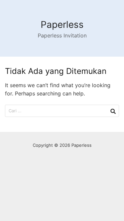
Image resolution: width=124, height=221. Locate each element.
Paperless (62, 24)
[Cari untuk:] (62, 111)
